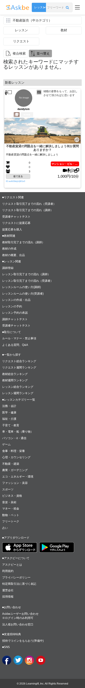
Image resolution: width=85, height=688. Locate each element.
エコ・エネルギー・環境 (17, 476)
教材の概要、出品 (13, 255)
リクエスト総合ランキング (19, 361)
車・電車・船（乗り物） (17, 431)
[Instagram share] (29, 660)
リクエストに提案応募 (16, 223)
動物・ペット (10, 515)
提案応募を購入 (12, 229)
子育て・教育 (10, 425)
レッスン (21, 30)
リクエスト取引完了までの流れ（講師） (27, 210)
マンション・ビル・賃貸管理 (65, 163)
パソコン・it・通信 (14, 438)
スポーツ (8, 489)
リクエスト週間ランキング (19, 367)
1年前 (27, 115)
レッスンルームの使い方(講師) (21, 287)
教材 (64, 30)
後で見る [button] (18, 176)
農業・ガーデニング (15, 470)
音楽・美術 (9, 502)
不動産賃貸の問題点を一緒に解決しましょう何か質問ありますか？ (42, 148)
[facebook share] (6, 660)
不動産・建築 (10, 463)
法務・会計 (9, 406)
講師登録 (8, 268)
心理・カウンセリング (16, 457)
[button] (67, 7)
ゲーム (6, 444)
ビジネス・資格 (12, 495)
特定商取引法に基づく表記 (19, 583)
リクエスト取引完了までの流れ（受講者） (29, 203)
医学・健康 (9, 412)
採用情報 (8, 596)
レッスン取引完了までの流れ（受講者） (27, 280)
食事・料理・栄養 (13, 451)
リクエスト (21, 41)
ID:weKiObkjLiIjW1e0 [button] (15, 181)
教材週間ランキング (15, 380)
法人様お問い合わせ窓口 (17, 624)
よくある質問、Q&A (15, 344)
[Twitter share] (18, 660)
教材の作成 (9, 248)
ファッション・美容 (15, 483)
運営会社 (8, 590)
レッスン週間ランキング (17, 393)
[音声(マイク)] (68, 170)
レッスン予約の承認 (15, 312)
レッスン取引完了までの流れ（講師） (26, 274)
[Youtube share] (40, 660)
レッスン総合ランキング (17, 386)
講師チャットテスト (15, 319)
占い (5, 528)
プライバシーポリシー (16, 577)
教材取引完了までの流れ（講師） (23, 242)
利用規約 (8, 571)
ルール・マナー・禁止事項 (19, 338)
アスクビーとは (12, 564)
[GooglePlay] (56, 547)
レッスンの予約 (12, 306)
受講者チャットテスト (16, 216)
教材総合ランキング (15, 374)
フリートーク (10, 521)
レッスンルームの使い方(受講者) (23, 293)
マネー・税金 (10, 508)
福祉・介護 (9, 418)
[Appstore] (19, 547)
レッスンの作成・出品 (16, 300)
